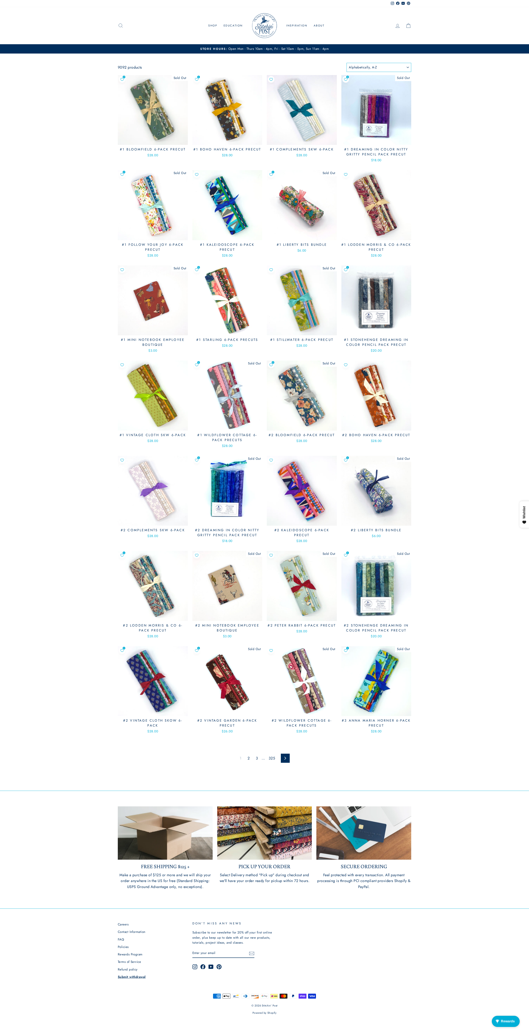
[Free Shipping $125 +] (165, 833)
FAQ (121, 939)
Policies (123, 947)
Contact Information (131, 932)
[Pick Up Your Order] (264, 833)
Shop (212, 25)
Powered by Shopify (264, 1013)
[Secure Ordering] (363, 833)
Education (233, 25)
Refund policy (128, 969)
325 (272, 758)
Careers (123, 924)
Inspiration (296, 25)
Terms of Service (129, 962)
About (319, 25)
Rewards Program (130, 954)
